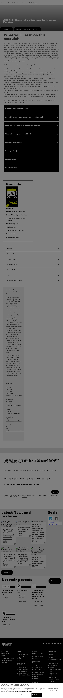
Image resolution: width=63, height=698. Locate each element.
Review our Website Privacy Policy (23, 691)
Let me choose (25, 694)
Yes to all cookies (36, 694)
